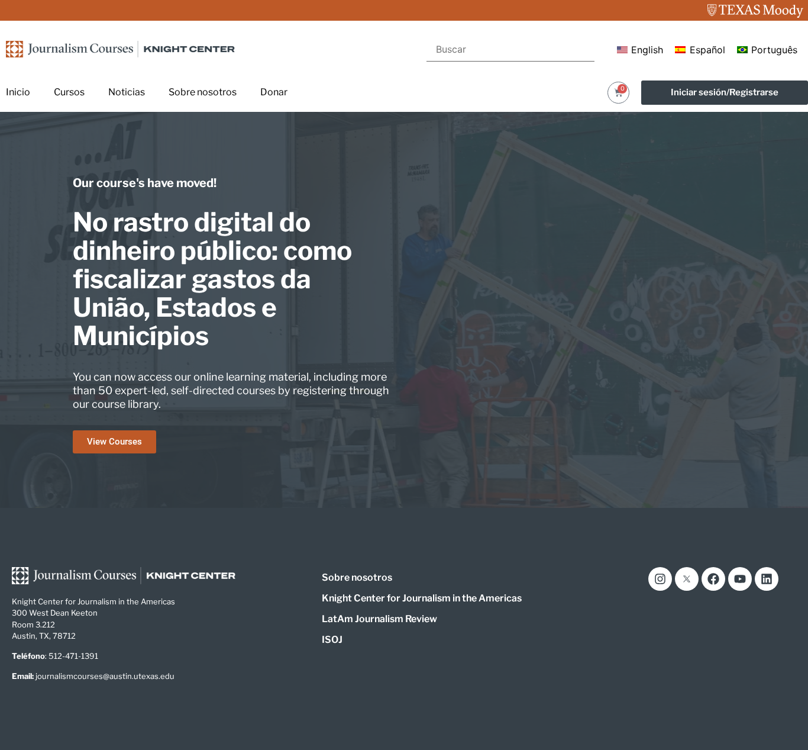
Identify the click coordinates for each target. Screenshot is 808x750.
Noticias (126, 92)
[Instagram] (660, 579)
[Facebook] (713, 579)
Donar (273, 92)
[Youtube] (740, 579)
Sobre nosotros (203, 92)
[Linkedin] (766, 579)
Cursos (69, 92)
